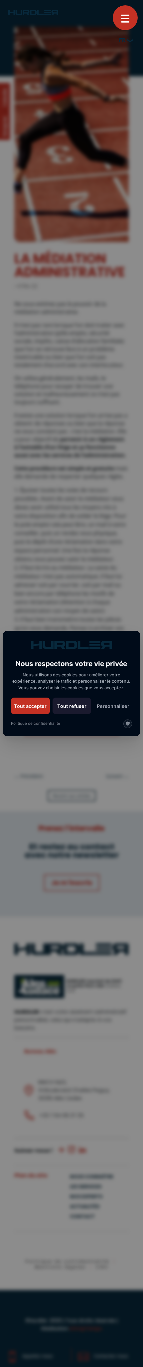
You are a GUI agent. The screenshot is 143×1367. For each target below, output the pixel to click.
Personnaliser (113, 706)
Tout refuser (71, 706)
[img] (127, 723)
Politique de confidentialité (35, 723)
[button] (125, 17)
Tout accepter (30, 706)
